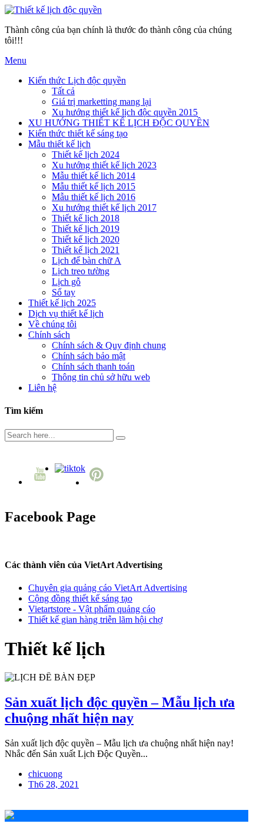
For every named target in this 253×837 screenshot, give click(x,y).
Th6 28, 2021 (53, 784)
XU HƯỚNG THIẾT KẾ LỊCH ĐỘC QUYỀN (118, 123)
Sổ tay (63, 292)
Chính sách (49, 335)
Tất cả (63, 91)
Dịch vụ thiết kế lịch (66, 313)
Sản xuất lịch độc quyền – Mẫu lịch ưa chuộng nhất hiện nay (120, 710)
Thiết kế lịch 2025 (62, 303)
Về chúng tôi (52, 324)
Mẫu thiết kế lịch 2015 (93, 186)
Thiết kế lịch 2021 (85, 250)
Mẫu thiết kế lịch (59, 144)
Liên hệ (42, 388)
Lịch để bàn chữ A (86, 260)
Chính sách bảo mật (88, 356)
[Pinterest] (98, 482)
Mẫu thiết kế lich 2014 (93, 176)
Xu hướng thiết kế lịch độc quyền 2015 (125, 112)
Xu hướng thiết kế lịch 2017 (104, 207)
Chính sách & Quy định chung (109, 345)
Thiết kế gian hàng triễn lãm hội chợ (95, 620)
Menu (15, 60)
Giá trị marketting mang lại (101, 102)
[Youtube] (41, 482)
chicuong (45, 774)
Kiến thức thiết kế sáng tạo (78, 133)
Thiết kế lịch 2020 (85, 239)
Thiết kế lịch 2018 (85, 218)
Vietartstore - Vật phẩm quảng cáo (91, 609)
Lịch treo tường (80, 271)
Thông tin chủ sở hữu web (101, 377)
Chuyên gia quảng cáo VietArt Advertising (107, 588)
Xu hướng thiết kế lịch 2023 (104, 165)
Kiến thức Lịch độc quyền (77, 80)
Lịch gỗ (66, 282)
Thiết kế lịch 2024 (85, 155)
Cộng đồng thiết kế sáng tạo (80, 598)
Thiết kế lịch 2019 (85, 229)
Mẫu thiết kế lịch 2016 (93, 197)
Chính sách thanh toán (93, 366)
